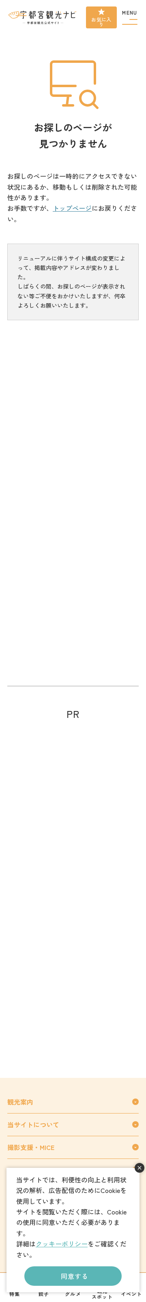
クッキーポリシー (62, 1243)
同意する (74, 1276)
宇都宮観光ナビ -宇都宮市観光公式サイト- (42, 17)
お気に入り (101, 22)
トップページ (72, 208)
